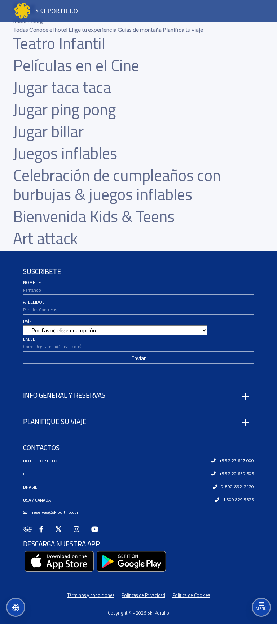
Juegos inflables (65, 153)
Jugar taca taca (62, 87)
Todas (21, 29)
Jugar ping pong (64, 109)
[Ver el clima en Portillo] (15, 607)
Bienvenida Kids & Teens (94, 216)
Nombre (32, 282)
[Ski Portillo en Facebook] (44, 529)
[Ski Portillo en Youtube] (98, 529)
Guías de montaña (140, 29)
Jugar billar (48, 131)
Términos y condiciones (90, 595)
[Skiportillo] (38, 11)
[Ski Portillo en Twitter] (61, 529)
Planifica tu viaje (183, 29)
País (27, 321)
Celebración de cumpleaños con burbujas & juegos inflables (117, 184)
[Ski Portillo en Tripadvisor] (31, 529)
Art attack (45, 238)
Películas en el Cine (76, 65)
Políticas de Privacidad (143, 595)
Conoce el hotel (49, 29)
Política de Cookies (191, 595)
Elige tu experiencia (93, 29)
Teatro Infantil (59, 43)
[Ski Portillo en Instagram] (79, 529)
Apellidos (34, 301)
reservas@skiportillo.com (56, 512)
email (29, 339)
